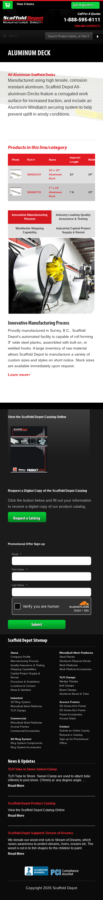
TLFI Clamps (18, 710)
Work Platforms (68, 665)
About (14, 652)
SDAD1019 (34, 174)
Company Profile (21, 656)
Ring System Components (26, 743)
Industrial (17, 698)
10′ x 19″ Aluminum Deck (55, 174)
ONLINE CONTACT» (87, 26)
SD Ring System (20, 702)
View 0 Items (25, 4)
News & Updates (21, 689)
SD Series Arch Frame (72, 705)
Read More (16, 786)
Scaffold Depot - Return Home (23, 19)
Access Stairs (67, 718)
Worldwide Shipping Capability (30, 230)
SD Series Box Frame (72, 710)
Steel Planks (67, 656)
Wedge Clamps (68, 681)
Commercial (18, 718)
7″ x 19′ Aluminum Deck (55, 192)
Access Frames (20, 726)
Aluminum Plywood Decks (75, 661)
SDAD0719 (34, 192)
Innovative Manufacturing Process (30, 217)
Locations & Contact (23, 685)
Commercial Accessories (25, 730)
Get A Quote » (83, 5)
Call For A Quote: (88, 14)
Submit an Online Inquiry (74, 730)
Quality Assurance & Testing (28, 665)
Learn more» (19, 374)
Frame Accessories (70, 714)
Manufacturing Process (25, 661)
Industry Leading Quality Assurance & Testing (73, 217)
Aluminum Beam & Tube (74, 693)
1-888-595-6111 (82, 20)
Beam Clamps (67, 689)
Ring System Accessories (26, 747)
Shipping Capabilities (23, 669)
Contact (64, 726)
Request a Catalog (26, 518)
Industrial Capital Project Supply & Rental (73, 230)
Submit (36, 624)
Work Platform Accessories (75, 669)
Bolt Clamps (66, 685)
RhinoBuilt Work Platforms (26, 706)
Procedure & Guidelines (25, 681)
